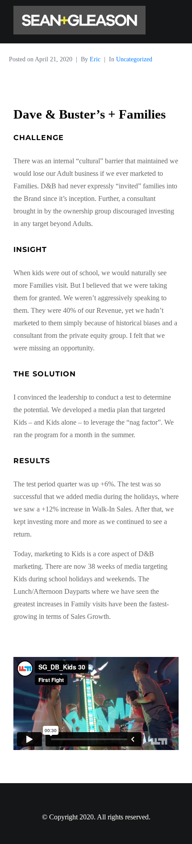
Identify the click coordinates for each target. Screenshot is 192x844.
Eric (95, 59)
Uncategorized (134, 59)
